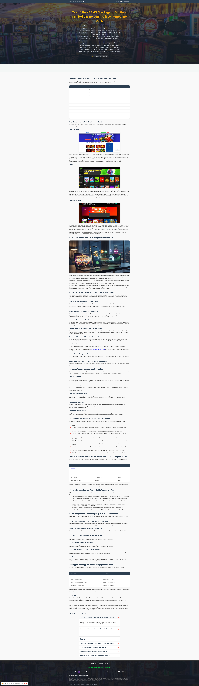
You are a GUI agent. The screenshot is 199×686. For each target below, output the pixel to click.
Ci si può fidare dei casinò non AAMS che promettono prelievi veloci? (96, 634)
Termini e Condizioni (72, 684)
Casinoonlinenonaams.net (76, 1)
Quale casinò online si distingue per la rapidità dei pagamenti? (95, 655)
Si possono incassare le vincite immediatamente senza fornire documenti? (98, 643)
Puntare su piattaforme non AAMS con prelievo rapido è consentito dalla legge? (97, 629)
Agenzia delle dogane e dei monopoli (98, 349)
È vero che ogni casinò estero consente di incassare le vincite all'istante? (97, 617)
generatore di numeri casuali (92, 308)
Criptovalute (73, 468)
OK (25, 683)
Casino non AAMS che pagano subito (122, 1)
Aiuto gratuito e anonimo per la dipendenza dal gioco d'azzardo (105, 671)
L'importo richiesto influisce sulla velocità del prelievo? (93, 647)
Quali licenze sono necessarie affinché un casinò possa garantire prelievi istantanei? (97, 639)
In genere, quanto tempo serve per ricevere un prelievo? (93, 651)
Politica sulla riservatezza (80, 684)
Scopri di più (21, 683)
